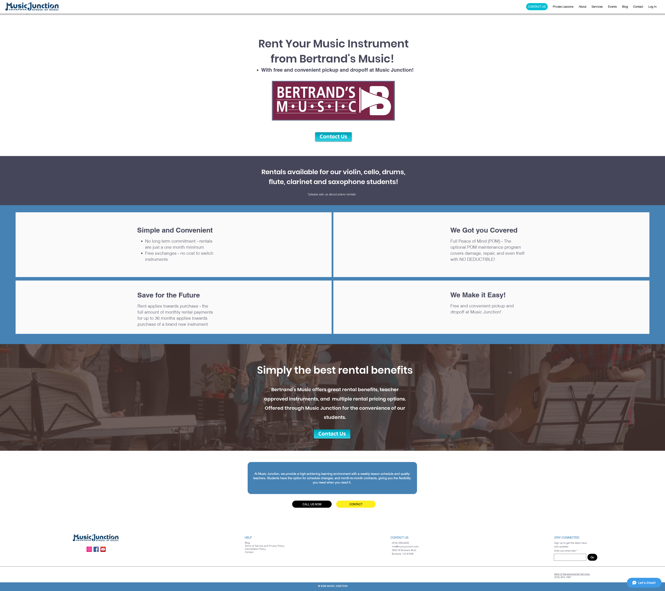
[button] (563, 6)
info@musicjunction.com (405, 546)
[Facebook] (96, 549)
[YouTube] (103, 549)
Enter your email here (565, 551)
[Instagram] (89, 549)
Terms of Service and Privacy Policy (264, 545)
